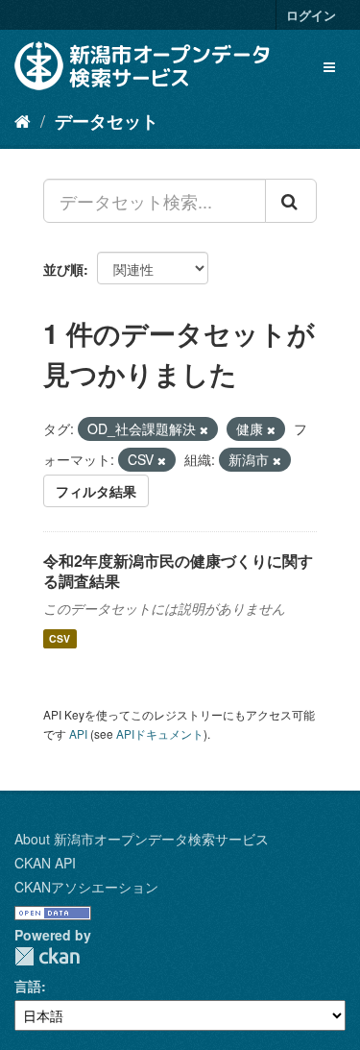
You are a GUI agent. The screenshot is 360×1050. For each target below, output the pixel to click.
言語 (27, 985)
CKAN (47, 956)
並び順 (63, 269)
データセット (106, 121)
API (78, 733)
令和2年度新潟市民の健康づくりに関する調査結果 (178, 570)
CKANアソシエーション (86, 886)
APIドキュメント (160, 733)
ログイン (311, 15)
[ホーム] (22, 120)
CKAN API (45, 862)
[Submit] (291, 201)
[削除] (204, 429)
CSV (59, 638)
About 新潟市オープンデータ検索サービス (141, 838)
